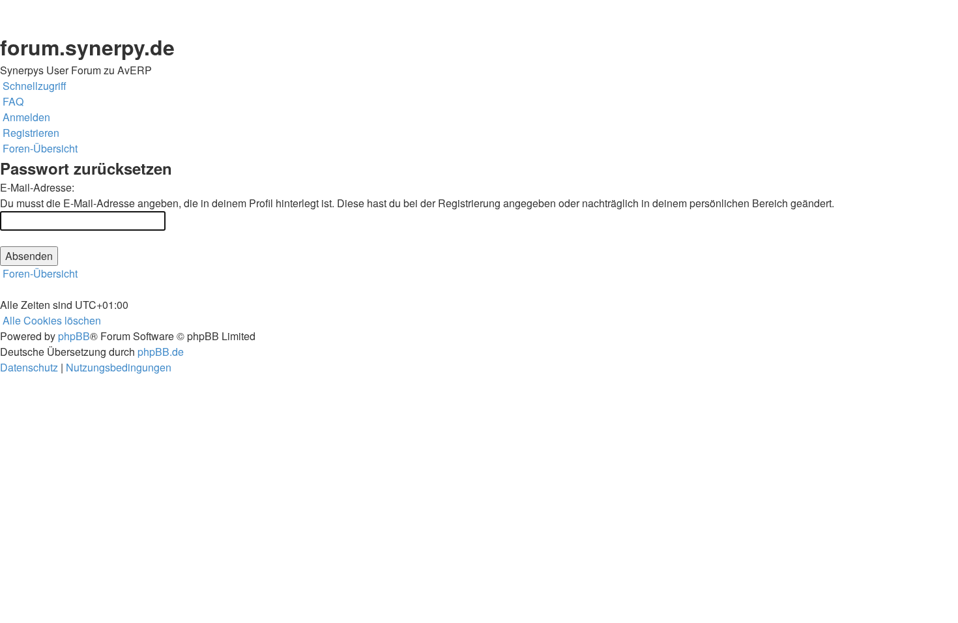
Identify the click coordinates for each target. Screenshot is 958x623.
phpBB (74, 335)
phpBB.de (161, 351)
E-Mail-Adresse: (37, 187)
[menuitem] (11, 101)
